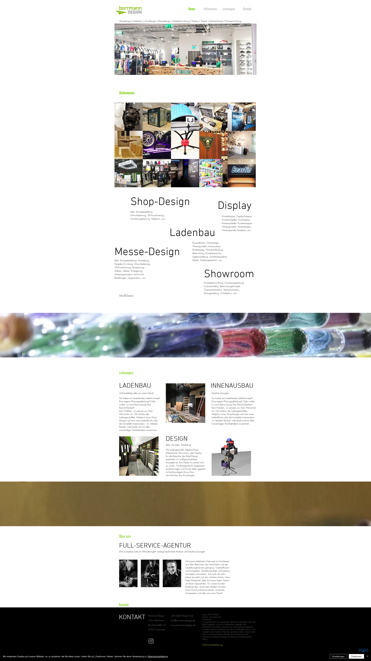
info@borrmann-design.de (182, 620)
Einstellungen (338, 656)
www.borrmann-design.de (182, 625)
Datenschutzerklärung (158, 656)
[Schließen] (367, 656)
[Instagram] (151, 641)
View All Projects (126, 295)
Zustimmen (356, 656)
